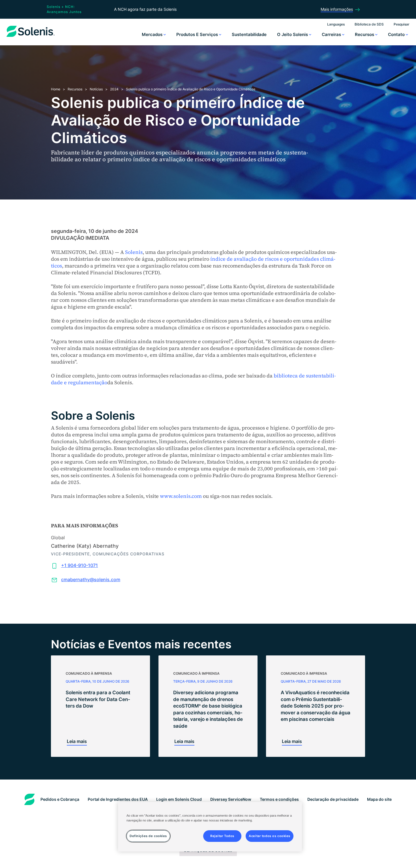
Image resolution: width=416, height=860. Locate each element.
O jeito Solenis (293, 34)
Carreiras (332, 34)
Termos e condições (279, 799)
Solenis (134, 252)
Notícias (96, 89)
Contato (397, 34)
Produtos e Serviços (197, 34)
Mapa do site (379, 799)
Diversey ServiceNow (230, 799)
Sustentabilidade (249, 34)
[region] (210, 826)
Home (55, 89)
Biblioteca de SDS (369, 24)
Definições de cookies (148, 836)
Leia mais (77, 741)
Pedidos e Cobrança (59, 799)
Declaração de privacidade (333, 799)
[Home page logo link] (31, 36)
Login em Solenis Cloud (179, 799)
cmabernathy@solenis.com (90, 579)
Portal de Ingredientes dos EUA (118, 799)
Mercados (153, 34)
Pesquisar (401, 24)
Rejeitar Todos (222, 836)
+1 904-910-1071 (79, 565)
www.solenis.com (181, 496)
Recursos (365, 34)
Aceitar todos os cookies (269, 836)
